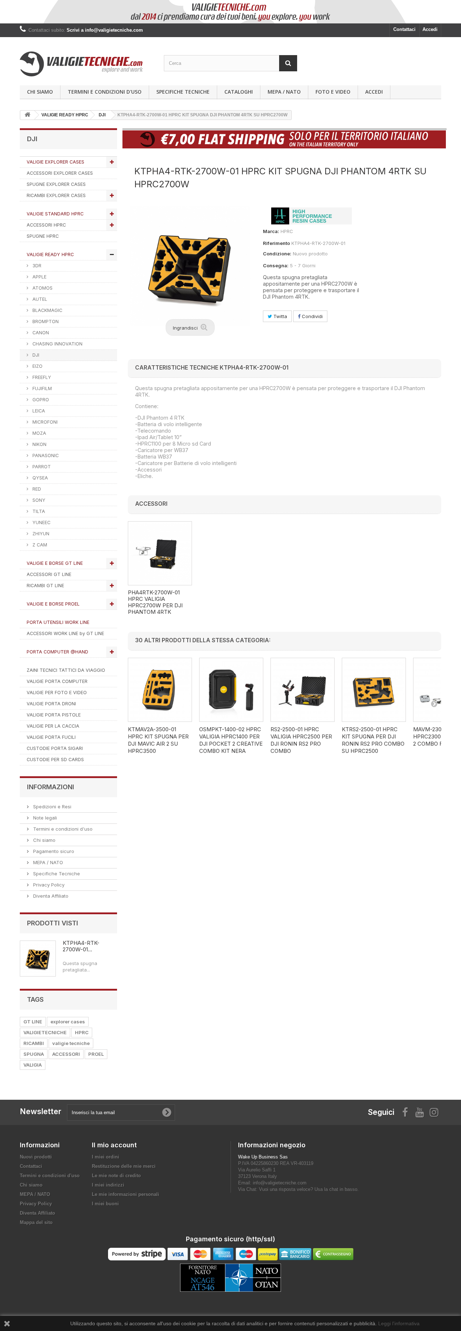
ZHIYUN (40, 533)
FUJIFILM (41, 388)
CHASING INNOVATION (56, 344)
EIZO (36, 366)
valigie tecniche (71, 1043)
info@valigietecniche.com (279, 1182)
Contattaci (404, 29)
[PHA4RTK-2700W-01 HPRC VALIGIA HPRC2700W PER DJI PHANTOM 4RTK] (160, 553)
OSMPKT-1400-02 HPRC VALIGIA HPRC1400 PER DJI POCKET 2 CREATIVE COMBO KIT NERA (231, 740)
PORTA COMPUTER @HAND (57, 652)
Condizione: (277, 253)
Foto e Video (332, 91)
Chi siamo (40, 91)
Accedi (430, 29)
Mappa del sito (36, 1222)
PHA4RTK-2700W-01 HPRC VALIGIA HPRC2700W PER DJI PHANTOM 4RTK (155, 602)
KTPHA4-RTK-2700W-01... (81, 946)
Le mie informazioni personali (125, 1194)
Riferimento (276, 243)
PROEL (96, 1054)
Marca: (271, 231)
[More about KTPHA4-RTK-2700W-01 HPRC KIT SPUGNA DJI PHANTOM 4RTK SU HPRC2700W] (38, 959)
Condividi (311, 316)
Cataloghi (238, 91)
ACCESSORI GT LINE (49, 574)
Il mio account (114, 1145)
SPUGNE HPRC (43, 236)
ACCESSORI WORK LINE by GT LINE (65, 633)
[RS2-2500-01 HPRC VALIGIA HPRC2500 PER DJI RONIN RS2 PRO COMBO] (302, 690)
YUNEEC (40, 522)
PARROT (41, 466)
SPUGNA (33, 1054)
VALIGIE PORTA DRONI (51, 703)
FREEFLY (41, 377)
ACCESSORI (66, 1054)
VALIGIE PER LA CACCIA (53, 726)
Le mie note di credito (116, 1175)
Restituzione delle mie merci (124, 1166)
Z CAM (39, 545)
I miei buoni (105, 1203)
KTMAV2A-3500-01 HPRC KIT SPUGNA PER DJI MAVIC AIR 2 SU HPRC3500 (158, 740)
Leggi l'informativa (399, 1323)
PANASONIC (45, 455)
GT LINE (32, 1021)
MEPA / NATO (284, 91)
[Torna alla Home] (27, 115)
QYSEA (39, 478)
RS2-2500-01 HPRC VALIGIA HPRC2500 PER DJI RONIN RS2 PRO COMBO (301, 740)
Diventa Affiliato (50, 896)
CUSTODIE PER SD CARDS (55, 759)
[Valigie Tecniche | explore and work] (86, 64)
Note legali (44, 818)
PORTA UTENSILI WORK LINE (58, 622)
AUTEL (39, 299)
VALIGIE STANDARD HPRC (55, 213)
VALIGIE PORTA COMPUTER (57, 681)
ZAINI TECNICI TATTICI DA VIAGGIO (66, 670)
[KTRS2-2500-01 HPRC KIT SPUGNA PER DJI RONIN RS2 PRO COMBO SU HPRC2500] (374, 690)
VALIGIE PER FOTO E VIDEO (57, 692)
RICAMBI (33, 1043)
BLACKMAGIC (46, 310)
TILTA (38, 511)
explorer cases (67, 1021)
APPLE (38, 277)
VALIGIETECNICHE (45, 1032)
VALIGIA (32, 1065)
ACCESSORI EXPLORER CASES (60, 173)
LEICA (38, 411)
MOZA (38, 433)
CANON (40, 332)
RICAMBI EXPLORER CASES (56, 195)
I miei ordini (105, 1157)
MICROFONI (44, 422)
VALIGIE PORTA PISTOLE (54, 715)
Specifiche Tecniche (183, 91)
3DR (36, 265)
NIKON (38, 444)
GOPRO (40, 399)
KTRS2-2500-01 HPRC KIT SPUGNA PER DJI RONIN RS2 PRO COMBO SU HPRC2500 (373, 740)
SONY (38, 500)
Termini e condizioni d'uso (105, 91)
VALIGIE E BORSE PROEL (53, 604)
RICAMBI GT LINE (45, 585)
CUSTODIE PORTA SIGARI (55, 748)
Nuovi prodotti (36, 1157)
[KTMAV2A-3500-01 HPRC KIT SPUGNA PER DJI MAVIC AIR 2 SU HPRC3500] (160, 690)
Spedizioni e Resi (51, 806)
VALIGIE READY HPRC (50, 254)
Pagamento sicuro (53, 851)
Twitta (279, 316)
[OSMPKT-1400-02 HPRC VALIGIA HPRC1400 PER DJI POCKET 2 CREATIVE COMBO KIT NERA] (231, 690)
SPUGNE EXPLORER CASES (56, 184)
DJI (35, 355)
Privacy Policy (48, 885)
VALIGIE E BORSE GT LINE (55, 563)
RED (36, 489)
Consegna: (275, 265)
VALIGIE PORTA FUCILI (51, 737)
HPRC (82, 1032)
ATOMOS (42, 288)
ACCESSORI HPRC (46, 225)
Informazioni (50, 787)
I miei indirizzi (108, 1185)
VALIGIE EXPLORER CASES (55, 162)
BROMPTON (45, 321)
